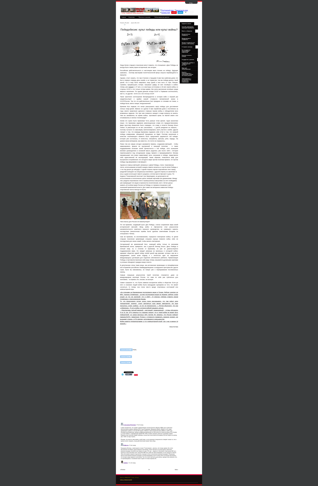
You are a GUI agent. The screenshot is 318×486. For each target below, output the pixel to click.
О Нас (191, 3)
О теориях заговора (187, 47)
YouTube (174, 12)
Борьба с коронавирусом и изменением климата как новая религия (187, 74)
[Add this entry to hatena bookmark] (122, 375)
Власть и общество (187, 31)
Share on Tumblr (128, 374)
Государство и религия (188, 59)
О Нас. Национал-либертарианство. (133, 13)
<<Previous (122, 469)
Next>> (176, 469)
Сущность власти (186, 23)
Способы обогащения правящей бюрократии (188, 27)
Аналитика (130, 17)
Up (149, 469)
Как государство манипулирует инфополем (186, 51)
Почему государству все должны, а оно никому (188, 43)
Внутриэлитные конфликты (186, 35)
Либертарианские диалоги (161, 17)
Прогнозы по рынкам (143, 17)
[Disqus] (149, 398)
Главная (123, 17)
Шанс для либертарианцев (186, 68)
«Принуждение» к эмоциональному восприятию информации (186, 80)
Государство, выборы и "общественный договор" (188, 64)
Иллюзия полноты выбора (187, 56)
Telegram (180, 12)
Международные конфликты (186, 39)
